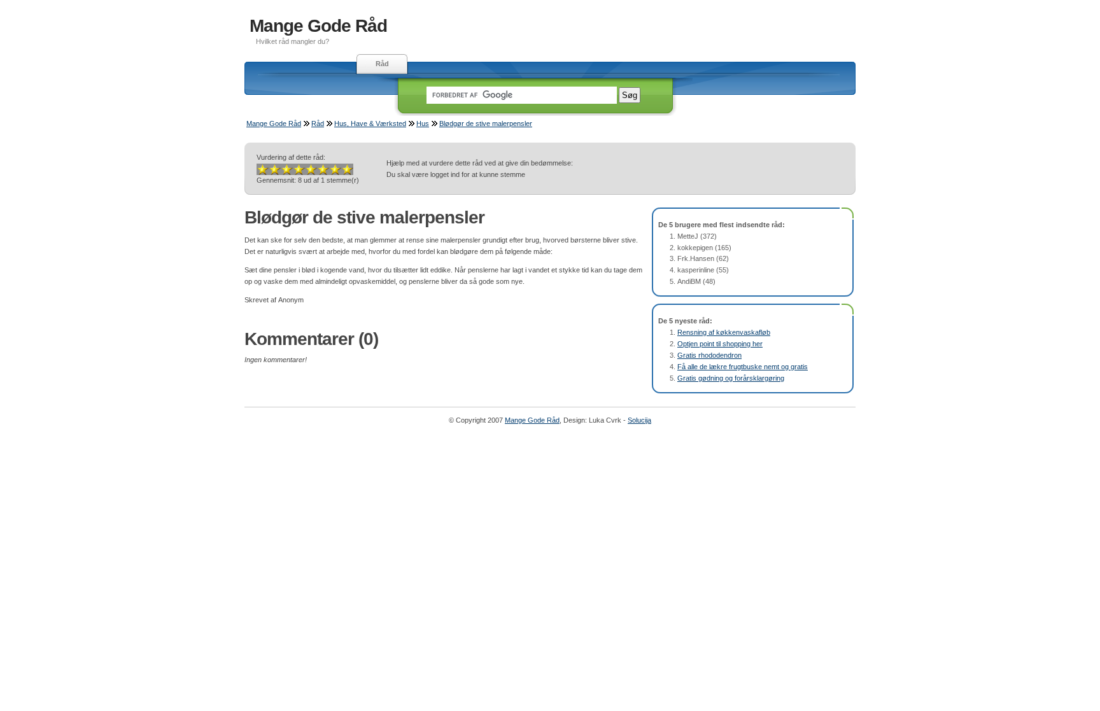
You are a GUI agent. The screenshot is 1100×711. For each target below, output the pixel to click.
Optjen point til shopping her (720, 344)
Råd (382, 63)
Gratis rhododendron (709, 355)
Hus (422, 123)
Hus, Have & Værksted (370, 123)
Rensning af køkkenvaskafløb (723, 332)
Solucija (639, 420)
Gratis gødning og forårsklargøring (730, 378)
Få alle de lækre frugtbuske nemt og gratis (742, 366)
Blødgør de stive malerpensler (485, 123)
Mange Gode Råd (318, 26)
